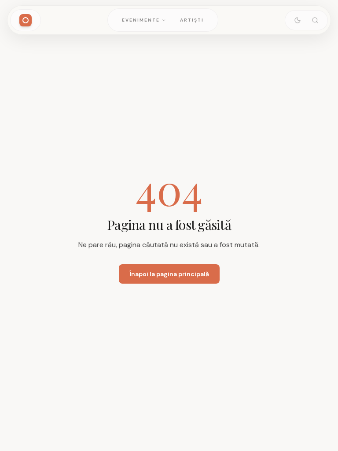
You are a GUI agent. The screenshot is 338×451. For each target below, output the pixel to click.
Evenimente (141, 20)
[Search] (315, 20)
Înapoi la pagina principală (169, 274)
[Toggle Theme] (297, 20)
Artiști (192, 20)
